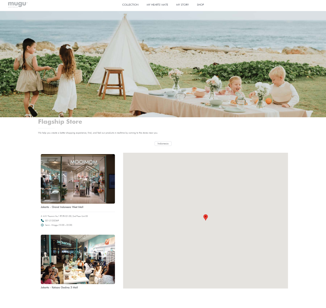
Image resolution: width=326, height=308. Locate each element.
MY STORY (182, 4)
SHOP (200, 4)
